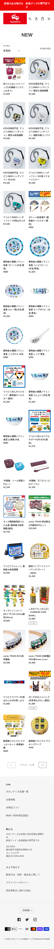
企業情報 (10, 799)
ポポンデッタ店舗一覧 (17, 791)
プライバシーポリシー (17, 882)
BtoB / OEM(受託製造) (17, 815)
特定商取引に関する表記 (18, 890)
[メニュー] (49, 18)
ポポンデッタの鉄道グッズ (22, 939)
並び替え (6, 46)
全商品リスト (13, 807)
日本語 (26, 910)
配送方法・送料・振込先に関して (23, 874)
